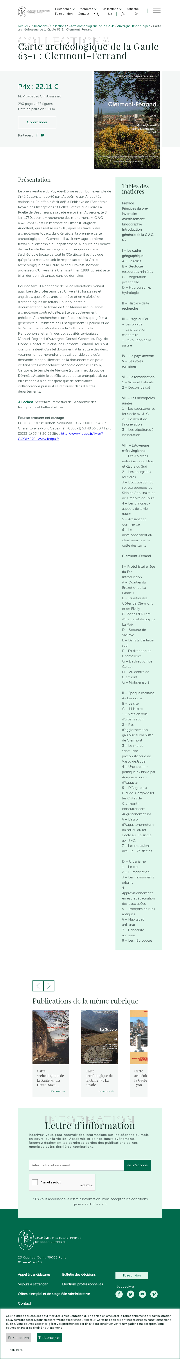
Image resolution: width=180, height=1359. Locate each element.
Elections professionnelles (82, 1284)
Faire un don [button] (64, 14)
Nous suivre (124, 1286)
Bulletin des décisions (79, 1274)
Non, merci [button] (16, 1349)
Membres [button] (87, 9)
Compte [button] (122, 14)
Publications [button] (110, 9)
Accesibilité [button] (109, 14)
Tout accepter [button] (49, 1337)
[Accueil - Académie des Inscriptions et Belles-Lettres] (50, 1240)
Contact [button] (83, 14)
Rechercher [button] (96, 14)
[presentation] (37, 985)
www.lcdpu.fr (48, 439)
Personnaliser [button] (19, 1337)
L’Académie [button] (63, 9)
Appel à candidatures (34, 1274)
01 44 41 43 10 (30, 1262)
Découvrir (55, 1091)
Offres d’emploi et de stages (40, 1294)
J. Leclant (25, 402)
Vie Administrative (76, 1294)
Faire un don (132, 1275)
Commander (37, 122)
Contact (24, 1303)
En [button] (136, 14)
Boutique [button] (132, 9)
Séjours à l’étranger (33, 1284)
